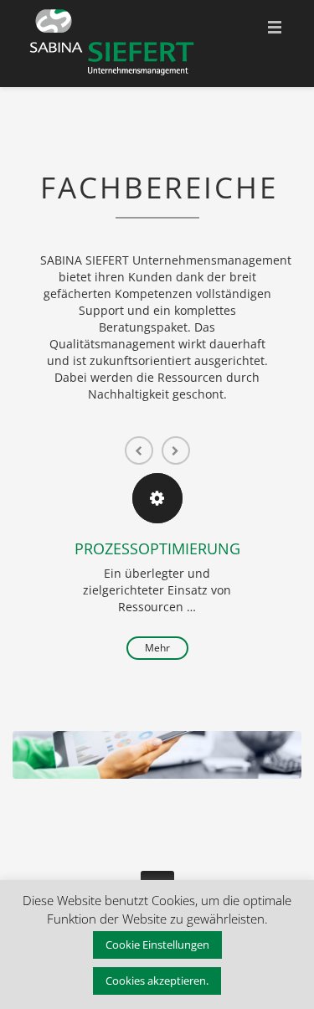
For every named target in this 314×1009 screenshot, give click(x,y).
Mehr (157, 648)
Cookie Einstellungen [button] (157, 944)
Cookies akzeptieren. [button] (157, 980)
